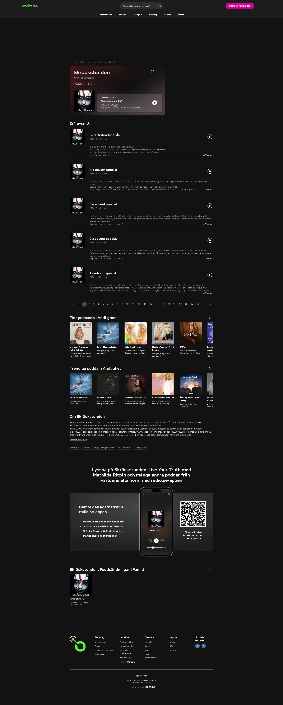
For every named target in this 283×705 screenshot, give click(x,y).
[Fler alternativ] (160, 72)
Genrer (167, 15)
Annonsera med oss (104, 650)
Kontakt (148, 642)
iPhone (173, 642)
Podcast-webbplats (78, 440)
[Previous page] (79, 304)
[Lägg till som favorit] (152, 71)
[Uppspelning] (154, 102)
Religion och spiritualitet (104, 448)
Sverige (143, 676)
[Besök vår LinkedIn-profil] (197, 645)
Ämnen (181, 15)
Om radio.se (100, 642)
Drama (90, 84)
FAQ (147, 650)
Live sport (137, 15)
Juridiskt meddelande (125, 651)
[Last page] (210, 304)
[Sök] (160, 6)
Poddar (122, 15)
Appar (147, 646)
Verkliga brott (140, 448)
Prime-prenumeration (152, 656)
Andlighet (79, 84)
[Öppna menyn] (259, 6)
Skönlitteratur (124, 448)
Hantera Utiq (126, 658)
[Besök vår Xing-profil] (204, 645)
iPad (172, 646)
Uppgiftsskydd (126, 646)
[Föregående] (201, 316)
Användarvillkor (127, 642)
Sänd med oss (101, 655)
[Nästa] (209, 316)
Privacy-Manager (127, 662)
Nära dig (153, 15)
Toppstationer (105, 15)
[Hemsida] (74, 62)
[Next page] (204, 304)
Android (173, 650)
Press (97, 646)
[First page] (73, 304)
